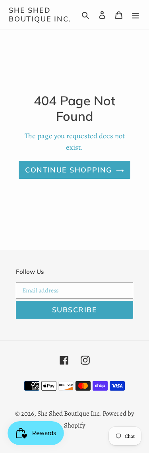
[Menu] (135, 15)
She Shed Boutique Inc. (40, 14)
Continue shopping (68, 169)
